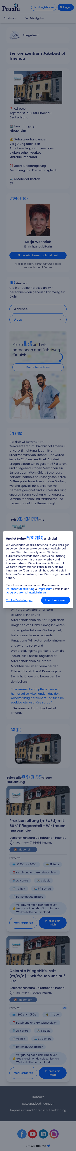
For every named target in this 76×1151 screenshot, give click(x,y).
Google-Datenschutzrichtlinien (26, 592)
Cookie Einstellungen (19, 600)
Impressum (45, 589)
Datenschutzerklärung (20, 589)
